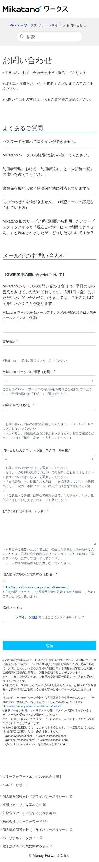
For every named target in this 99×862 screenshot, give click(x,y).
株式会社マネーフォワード (22, 821)
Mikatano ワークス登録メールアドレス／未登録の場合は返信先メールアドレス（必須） (49, 315)
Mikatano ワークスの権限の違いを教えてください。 (47, 154)
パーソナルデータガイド (21, 837)
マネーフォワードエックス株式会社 (29, 776)
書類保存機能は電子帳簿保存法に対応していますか (46, 188)
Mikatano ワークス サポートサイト (35, 24)
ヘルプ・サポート (16, 784)
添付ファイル (12, 607)
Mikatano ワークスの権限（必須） (28, 371)
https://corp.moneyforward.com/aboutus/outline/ (32, 706)
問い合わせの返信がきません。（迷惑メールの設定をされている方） (48, 204)
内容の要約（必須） (17, 404)
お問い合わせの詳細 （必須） (24, 510)
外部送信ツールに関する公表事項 (27, 812)
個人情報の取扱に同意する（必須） (29, 574)
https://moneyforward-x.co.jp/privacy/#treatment (36, 587)
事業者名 (9, 341)
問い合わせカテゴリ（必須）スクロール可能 (36, 450)
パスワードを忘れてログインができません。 (41, 141)
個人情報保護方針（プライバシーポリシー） (36, 796)
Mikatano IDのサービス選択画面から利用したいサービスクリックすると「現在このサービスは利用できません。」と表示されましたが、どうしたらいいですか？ (49, 226)
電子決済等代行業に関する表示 (26, 846)
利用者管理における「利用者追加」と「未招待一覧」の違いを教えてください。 (48, 171)
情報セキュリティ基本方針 (22, 804)
